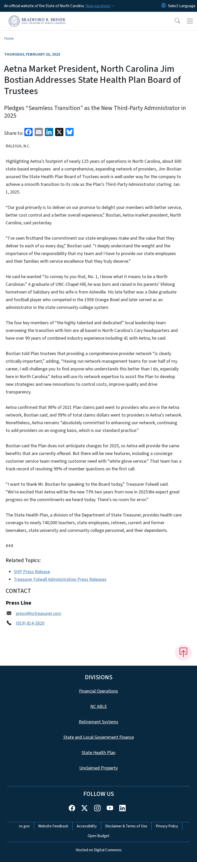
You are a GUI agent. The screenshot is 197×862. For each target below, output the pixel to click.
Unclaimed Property (98, 768)
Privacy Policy (167, 826)
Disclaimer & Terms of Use (126, 826)
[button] (174, 21)
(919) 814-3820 (30, 623)
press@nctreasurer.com (38, 613)
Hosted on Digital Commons (99, 850)
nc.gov (24, 826)
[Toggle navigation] (190, 21)
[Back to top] (183, 653)
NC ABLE (98, 706)
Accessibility (87, 826)
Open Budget (99, 836)
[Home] (37, 18)
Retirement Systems (98, 722)
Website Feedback (53, 826)
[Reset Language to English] (163, 6)
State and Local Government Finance (98, 737)
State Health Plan (98, 752)
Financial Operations (98, 691)
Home (9, 38)
